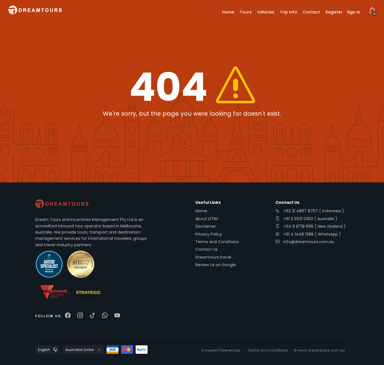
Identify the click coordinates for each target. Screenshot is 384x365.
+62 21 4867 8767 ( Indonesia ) (313, 211)
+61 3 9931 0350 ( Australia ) (309, 219)
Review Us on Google (215, 265)
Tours (246, 12)
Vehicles (265, 12)
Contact (311, 12)
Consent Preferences (220, 350)
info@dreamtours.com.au (308, 242)
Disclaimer (205, 226)
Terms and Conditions (217, 242)
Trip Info (288, 12)
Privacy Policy (208, 234)
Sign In (353, 12)
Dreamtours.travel (213, 257)
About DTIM (206, 219)
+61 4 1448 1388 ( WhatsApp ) (311, 234)
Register (334, 12)
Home (228, 12)
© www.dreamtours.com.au (319, 350)
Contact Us (206, 249)
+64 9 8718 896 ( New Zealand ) (314, 226)
